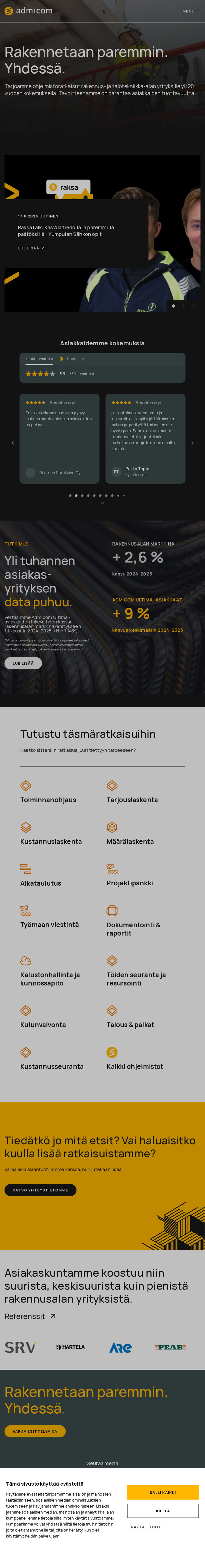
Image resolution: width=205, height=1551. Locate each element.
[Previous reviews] (12, 443)
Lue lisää (28, 248)
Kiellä (163, 1511)
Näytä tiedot (146, 1527)
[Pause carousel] (102, 503)
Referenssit (24, 1316)
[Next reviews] (192, 443)
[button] (174, 306)
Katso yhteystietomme (40, 1190)
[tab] (70, 496)
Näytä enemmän (128, 452)
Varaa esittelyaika (35, 1431)
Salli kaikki (163, 1492)
